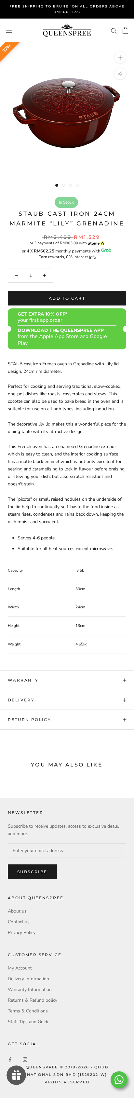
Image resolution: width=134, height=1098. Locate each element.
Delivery (21, 700)
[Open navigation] (9, 30)
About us (17, 911)
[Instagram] (25, 1059)
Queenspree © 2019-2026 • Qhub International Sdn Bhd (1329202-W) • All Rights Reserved (67, 1074)
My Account (20, 968)
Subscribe (32, 871)
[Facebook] (10, 1059)
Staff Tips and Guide (28, 1022)
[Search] (114, 30)
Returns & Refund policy (32, 1000)
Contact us (19, 922)
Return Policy (29, 719)
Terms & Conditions (28, 1011)
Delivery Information (28, 979)
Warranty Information (30, 989)
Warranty (23, 680)
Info (92, 257)
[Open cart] (125, 30)
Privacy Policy (21, 932)
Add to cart (67, 298)
